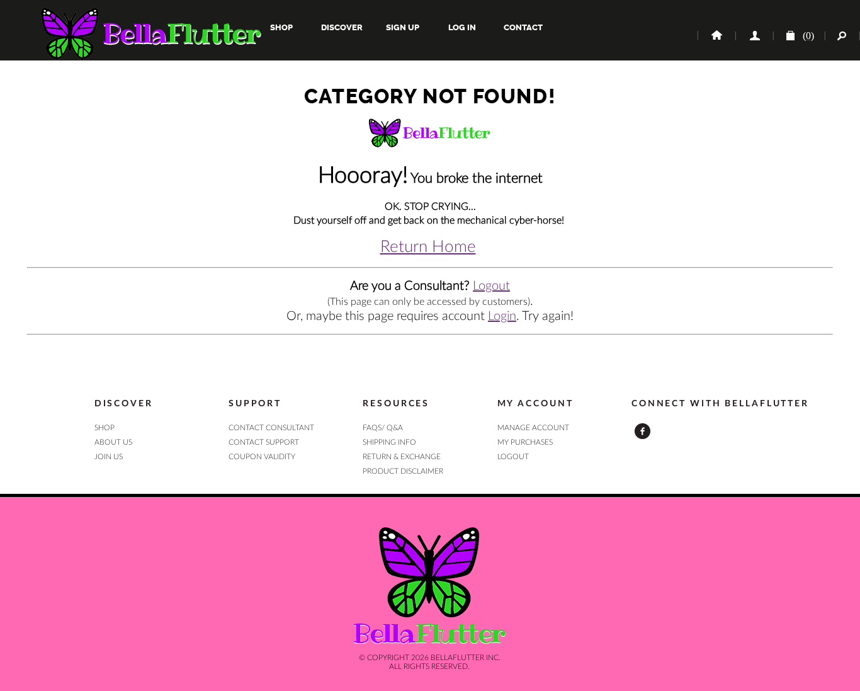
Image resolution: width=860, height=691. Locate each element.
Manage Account (533, 427)
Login (502, 316)
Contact (522, 27)
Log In (462, 27)
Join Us (108, 456)
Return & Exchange (402, 456)
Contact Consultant (271, 427)
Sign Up (401, 27)
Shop (281, 27)
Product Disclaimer (403, 471)
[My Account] (753, 36)
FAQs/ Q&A (383, 427)
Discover (342, 27)
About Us (113, 442)
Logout (491, 286)
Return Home (428, 247)
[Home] (716, 36)
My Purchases (525, 442)
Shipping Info (389, 442)
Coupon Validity (262, 456)
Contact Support (264, 442)
